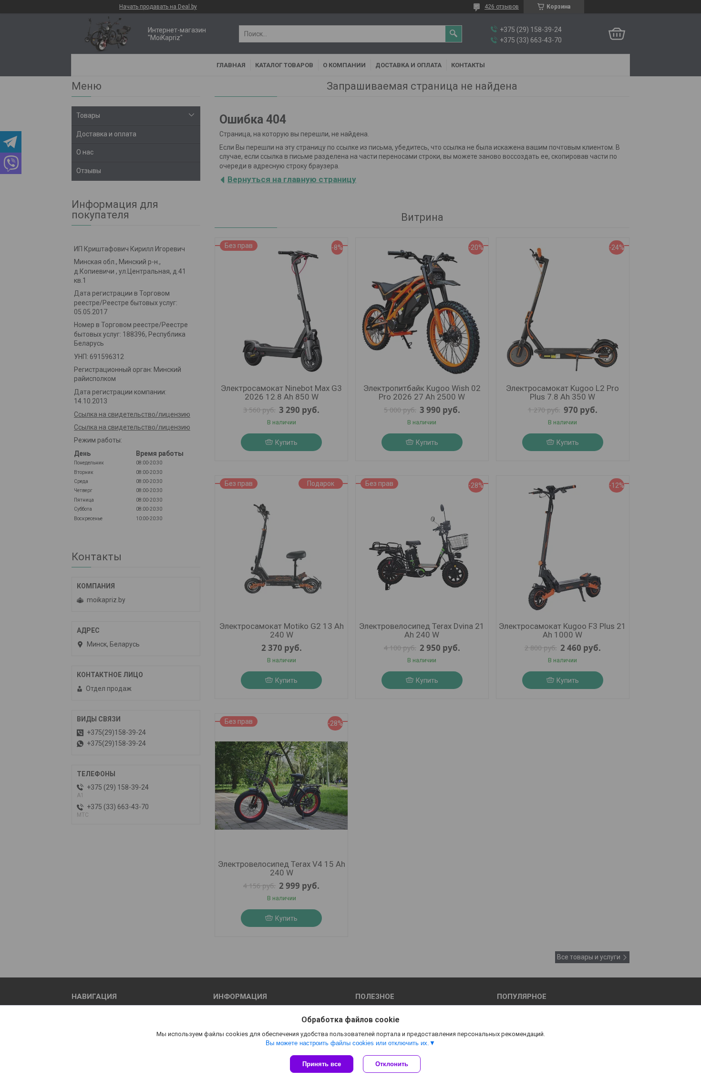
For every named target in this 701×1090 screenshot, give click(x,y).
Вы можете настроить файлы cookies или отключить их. (347, 1043)
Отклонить (391, 1064)
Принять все (321, 1064)
